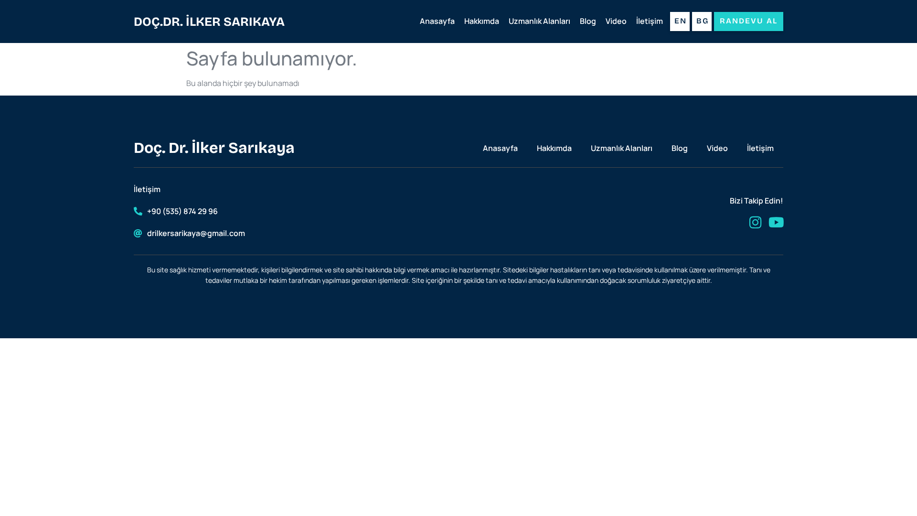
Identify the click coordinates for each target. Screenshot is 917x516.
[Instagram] (755, 222)
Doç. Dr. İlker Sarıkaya (214, 148)
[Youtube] (776, 222)
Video (616, 21)
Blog (588, 21)
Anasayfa (437, 21)
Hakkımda (481, 21)
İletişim (649, 21)
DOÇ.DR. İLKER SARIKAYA (209, 21)
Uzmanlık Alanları (539, 21)
